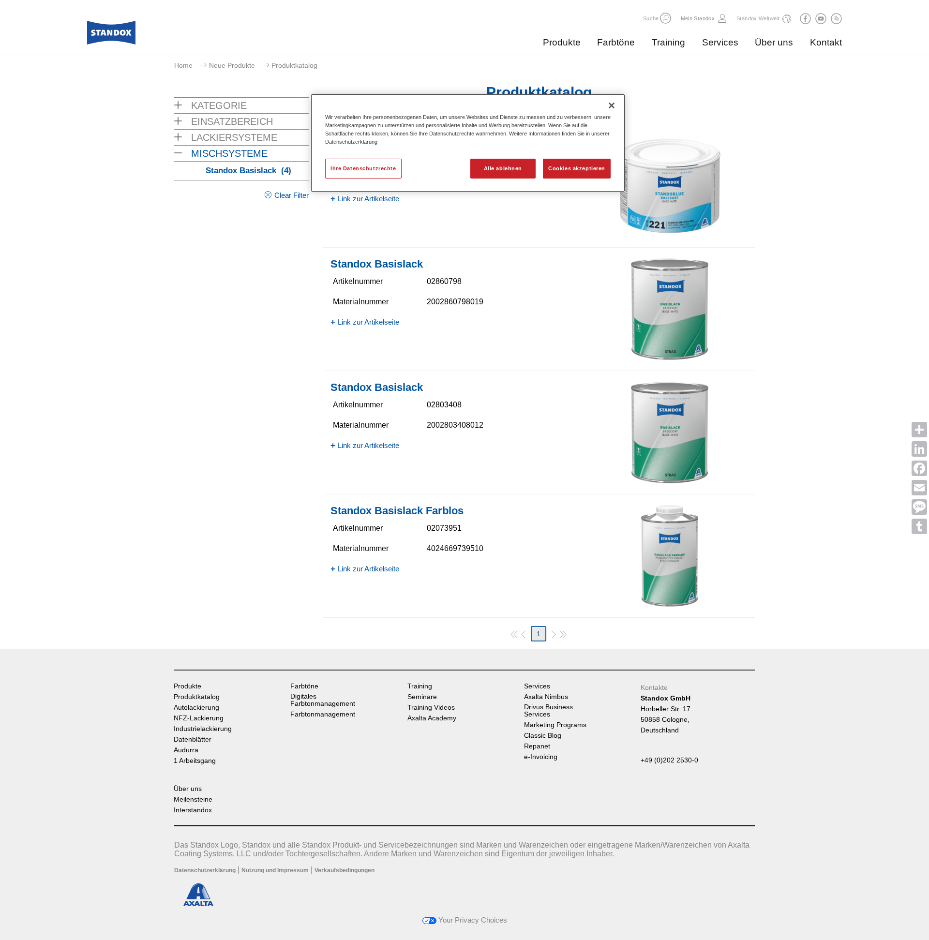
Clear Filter (291, 195)
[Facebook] (919, 468)
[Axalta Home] (111, 35)
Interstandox (193, 810)
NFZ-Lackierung (199, 718)
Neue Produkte (232, 65)
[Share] (919, 429)
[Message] (919, 507)
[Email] (919, 487)
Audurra (186, 750)
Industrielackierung (203, 728)
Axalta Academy (431, 718)
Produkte (562, 42)
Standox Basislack (248, 170)
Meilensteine (193, 799)
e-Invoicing (540, 757)
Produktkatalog (197, 697)
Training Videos (431, 707)
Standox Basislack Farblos (397, 511)
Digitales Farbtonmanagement (322, 700)
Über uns (774, 42)
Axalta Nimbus (546, 697)
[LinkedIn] (919, 449)
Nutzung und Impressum (275, 870)
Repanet (537, 746)
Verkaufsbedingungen (345, 870)
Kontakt (826, 42)
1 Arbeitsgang (195, 760)
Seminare (422, 697)
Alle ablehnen (503, 168)
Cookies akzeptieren (576, 168)
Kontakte (654, 687)
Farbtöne (616, 42)
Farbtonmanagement (322, 714)
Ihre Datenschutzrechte (363, 168)
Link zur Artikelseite (368, 198)
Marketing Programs (555, 725)
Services (720, 42)
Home (183, 65)
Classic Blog (542, 735)
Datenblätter (192, 739)
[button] (665, 18)
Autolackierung (196, 707)
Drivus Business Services (548, 710)
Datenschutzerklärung (205, 870)
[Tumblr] (919, 526)
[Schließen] (611, 105)
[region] (468, 143)
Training (668, 42)
